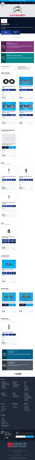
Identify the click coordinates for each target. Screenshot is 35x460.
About (26, 403)
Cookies (3, 417)
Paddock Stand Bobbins (27, 396)
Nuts (25, 384)
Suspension (3, 393)
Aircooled (14, 393)
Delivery (3, 411)
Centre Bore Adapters (16, 385)
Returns (3, 410)
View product (13, 123)
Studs (25, 385)
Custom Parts (15, 406)
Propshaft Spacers (4, 395)
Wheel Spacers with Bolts (5, 383)
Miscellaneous (26, 400)
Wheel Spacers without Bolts (5, 384)
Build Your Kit (8, 61)
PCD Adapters (15, 383)
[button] (29, 2)
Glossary (3, 407)
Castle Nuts (26, 390)
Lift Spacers (3, 394)
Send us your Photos (27, 410)
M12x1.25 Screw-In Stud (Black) (7, 332)
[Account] (25, 2)
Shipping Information (11, 368)
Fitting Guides (3, 406)
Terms (4, 415)
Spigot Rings (26, 399)
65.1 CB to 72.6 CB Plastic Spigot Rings (26, 302)
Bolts (25, 383)
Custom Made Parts (10, 357)
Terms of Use (3, 420)
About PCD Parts (26, 406)
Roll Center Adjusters (27, 395)
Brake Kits (14, 394)
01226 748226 (7, 433)
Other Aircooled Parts (16, 396)
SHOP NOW (23, 0)
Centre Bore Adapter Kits (16, 384)
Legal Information (4, 421)
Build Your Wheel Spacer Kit (10, 50)
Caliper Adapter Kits (15, 395)
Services (16, 403)
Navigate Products (5, 66)
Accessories (26, 393)
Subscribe (28, 436)
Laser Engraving (15, 407)
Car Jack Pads (26, 394)
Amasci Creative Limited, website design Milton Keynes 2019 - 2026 (18, 458)
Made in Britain (26, 407)
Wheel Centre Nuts (27, 389)
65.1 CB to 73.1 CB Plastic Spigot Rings (8, 302)
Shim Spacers (3, 385)
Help (4, 403)
